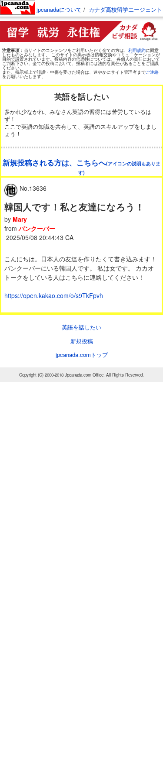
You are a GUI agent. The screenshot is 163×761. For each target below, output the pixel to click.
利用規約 (137, 50)
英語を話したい (81, 327)
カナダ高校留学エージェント (125, 9)
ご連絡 (152, 72)
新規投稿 (81, 341)
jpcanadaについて (59, 9)
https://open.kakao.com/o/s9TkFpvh (53, 295)
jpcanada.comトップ (82, 354)
